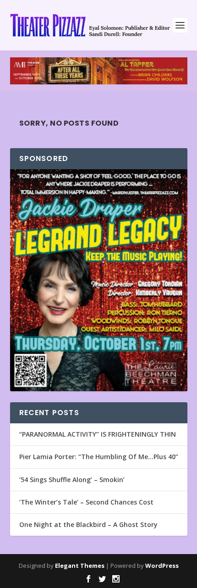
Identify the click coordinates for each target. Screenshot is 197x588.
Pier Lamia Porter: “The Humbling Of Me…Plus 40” (98, 456)
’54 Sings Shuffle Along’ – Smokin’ (72, 479)
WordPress (162, 565)
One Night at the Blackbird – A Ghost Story (88, 524)
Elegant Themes (79, 565)
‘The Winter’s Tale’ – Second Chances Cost (86, 502)
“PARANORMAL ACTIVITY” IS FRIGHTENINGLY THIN (97, 434)
